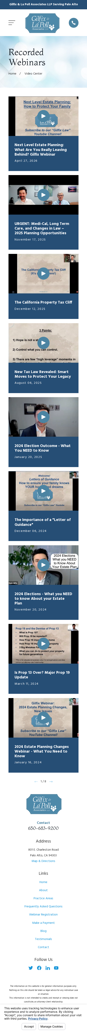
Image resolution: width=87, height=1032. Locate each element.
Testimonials (43, 939)
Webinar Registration (43, 914)
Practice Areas (43, 898)
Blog (43, 931)
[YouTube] (56, 968)
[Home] (41, 23)
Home (43, 882)
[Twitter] (31, 968)
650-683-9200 (43, 828)
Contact (43, 947)
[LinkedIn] (48, 968)
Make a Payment (43, 923)
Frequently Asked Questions (43, 906)
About (43, 890)
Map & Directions (43, 861)
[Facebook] (39, 968)
